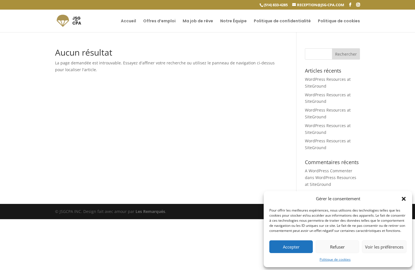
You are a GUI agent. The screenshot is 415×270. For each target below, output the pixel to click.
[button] (404, 199)
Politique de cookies (335, 259)
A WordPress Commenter (328, 170)
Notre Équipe (233, 21)
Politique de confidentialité (282, 21)
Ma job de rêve (198, 21)
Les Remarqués (150, 211)
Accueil (128, 21)
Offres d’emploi (159, 21)
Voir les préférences (384, 247)
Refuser (337, 247)
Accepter (291, 247)
